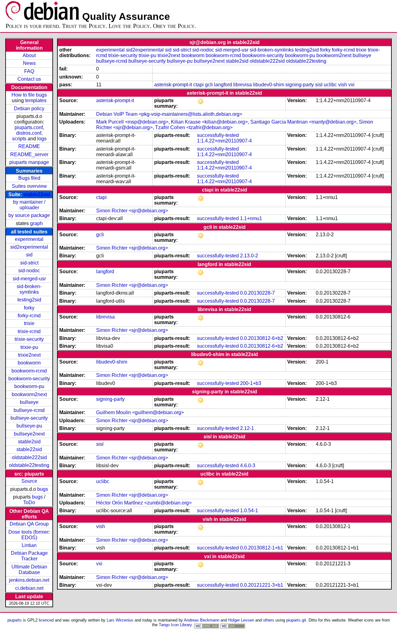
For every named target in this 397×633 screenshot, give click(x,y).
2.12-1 (247, 428)
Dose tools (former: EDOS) (29, 534)
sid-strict (29, 262)
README (29, 146)
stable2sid (29, 441)
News (29, 63)
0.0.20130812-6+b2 (261, 338)
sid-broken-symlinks (29, 289)
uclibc (330, 84)
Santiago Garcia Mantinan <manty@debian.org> (303, 121)
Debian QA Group (29, 524)
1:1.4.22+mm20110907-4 (224, 140)
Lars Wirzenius (120, 620)
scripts (19, 138)
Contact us (29, 79)
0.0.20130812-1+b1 (261, 547)
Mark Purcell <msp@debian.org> (132, 121)
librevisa (242, 84)
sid (29, 254)
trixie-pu (29, 347)
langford (223, 84)
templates (36, 100)
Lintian (29, 545)
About (29, 55)
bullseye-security (29, 418)
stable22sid (36, 194)
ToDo (29, 502)
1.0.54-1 (249, 510)
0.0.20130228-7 (257, 293)
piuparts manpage (29, 162)
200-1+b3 (250, 383)
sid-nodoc (29, 270)
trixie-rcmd (29, 331)
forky (29, 307)
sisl (319, 84)
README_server (29, 154)
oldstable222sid (29, 457)
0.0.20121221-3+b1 (261, 585)
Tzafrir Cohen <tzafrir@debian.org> (194, 127)
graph (36, 223)
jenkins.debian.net (29, 580)
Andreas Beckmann (201, 620)
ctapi (198, 84)
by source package (29, 215)
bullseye (29, 402)
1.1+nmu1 (251, 218)
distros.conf (28, 133)
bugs (42, 489)
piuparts (14, 620)
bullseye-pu (29, 425)
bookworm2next (29, 394)
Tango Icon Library (175, 624)
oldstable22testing (29, 465)
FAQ (29, 71)
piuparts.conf (29, 127)
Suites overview (29, 186)
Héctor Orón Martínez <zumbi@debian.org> (144, 502)
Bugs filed (29, 178)
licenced (46, 620)
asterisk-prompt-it (173, 84)
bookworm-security (29, 378)
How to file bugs (29, 94)
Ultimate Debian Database (29, 569)
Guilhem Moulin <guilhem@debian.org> (140, 412)
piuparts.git (296, 620)
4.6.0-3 (247, 465)
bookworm (29, 362)
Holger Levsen (241, 620)
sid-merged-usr (29, 278)
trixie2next (29, 355)
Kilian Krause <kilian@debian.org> (209, 121)
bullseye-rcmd (29, 410)
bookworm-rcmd (29, 370)
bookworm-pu (29, 386)
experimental (29, 239)
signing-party (299, 84)
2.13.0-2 (249, 255)
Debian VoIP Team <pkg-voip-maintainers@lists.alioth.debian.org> (169, 114)
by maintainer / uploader (29, 204)
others (268, 620)
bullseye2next (29, 433)
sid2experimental (29, 247)
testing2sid (29, 299)
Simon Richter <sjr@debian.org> (132, 210)
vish (342, 84)
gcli (209, 84)
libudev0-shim (268, 84)
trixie (29, 323)
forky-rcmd (29, 315)
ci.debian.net (29, 588)
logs (42, 138)
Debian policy (29, 108)
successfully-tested (218, 135)
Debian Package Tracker (29, 555)
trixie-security (29, 339)
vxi (351, 84)
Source (29, 481)
